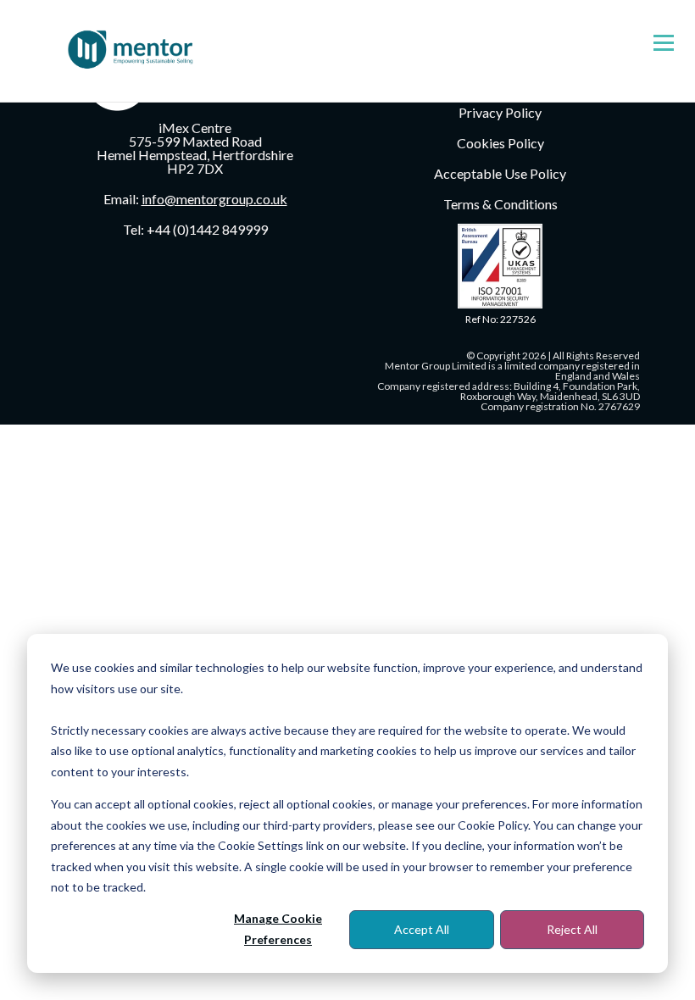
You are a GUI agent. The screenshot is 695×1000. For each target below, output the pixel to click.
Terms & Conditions (500, 204)
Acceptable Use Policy (500, 173)
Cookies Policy (500, 143)
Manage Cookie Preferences (278, 929)
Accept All (421, 929)
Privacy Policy (500, 112)
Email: (195, 199)
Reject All (572, 929)
